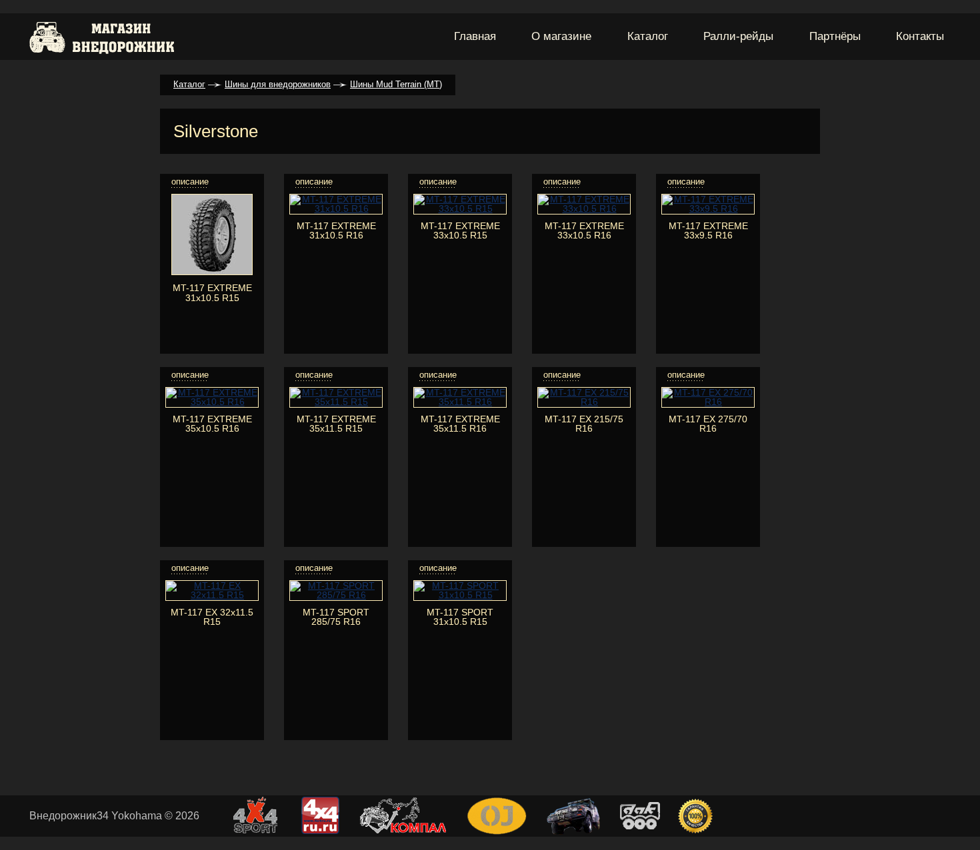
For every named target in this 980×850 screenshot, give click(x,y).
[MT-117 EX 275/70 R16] (708, 401)
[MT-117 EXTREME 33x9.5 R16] (708, 208)
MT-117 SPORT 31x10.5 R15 (460, 617)
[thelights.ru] (695, 816)
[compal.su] (403, 816)
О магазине (561, 36)
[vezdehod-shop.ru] (573, 817)
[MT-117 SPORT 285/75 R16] (336, 595)
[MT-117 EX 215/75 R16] (584, 401)
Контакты (920, 36)
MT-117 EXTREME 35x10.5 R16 (212, 424)
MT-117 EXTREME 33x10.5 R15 (460, 230)
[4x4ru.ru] (320, 816)
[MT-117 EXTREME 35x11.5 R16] (460, 401)
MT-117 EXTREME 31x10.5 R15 (212, 292)
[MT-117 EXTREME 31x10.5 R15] (212, 271)
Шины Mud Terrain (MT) (396, 84)
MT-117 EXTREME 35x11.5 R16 (460, 424)
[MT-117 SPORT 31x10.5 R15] (460, 595)
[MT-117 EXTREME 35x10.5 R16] (212, 401)
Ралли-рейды (738, 36)
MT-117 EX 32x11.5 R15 (212, 617)
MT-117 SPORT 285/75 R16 (336, 617)
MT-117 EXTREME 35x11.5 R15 (336, 424)
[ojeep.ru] (497, 817)
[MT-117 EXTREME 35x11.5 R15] (336, 401)
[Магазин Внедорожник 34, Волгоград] (102, 37)
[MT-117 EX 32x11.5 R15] (212, 595)
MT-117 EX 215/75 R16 (584, 424)
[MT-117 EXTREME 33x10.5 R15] (460, 208)
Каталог (647, 36)
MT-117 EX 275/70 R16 (708, 424)
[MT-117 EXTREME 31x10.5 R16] (336, 208)
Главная (475, 36)
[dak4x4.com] (640, 816)
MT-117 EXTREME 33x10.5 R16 (584, 230)
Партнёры (835, 36)
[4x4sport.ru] (255, 816)
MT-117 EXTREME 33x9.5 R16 (708, 230)
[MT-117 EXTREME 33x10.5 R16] (584, 208)
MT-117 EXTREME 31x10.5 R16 (336, 230)
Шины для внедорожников (278, 84)
